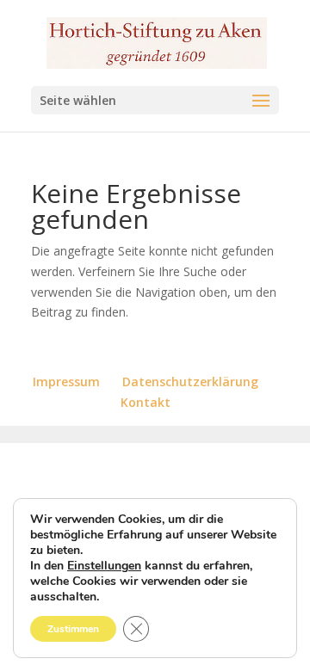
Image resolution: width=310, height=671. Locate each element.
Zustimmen (73, 629)
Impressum (66, 381)
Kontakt (145, 402)
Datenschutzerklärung (190, 381)
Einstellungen (104, 566)
